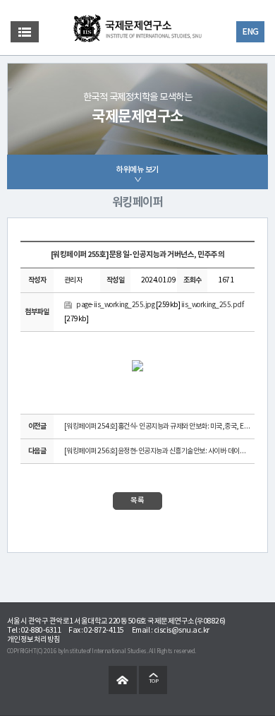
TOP (154, 681)
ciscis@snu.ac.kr (181, 630)
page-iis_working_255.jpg (115, 305)
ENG (251, 32)
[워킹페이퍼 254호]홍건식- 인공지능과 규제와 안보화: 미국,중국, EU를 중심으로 (157, 426)
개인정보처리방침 (34, 640)
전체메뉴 (25, 31)
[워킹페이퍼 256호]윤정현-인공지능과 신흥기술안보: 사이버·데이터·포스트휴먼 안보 (157, 451)
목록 (137, 500)
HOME (123, 680)
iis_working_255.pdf (212, 305)
